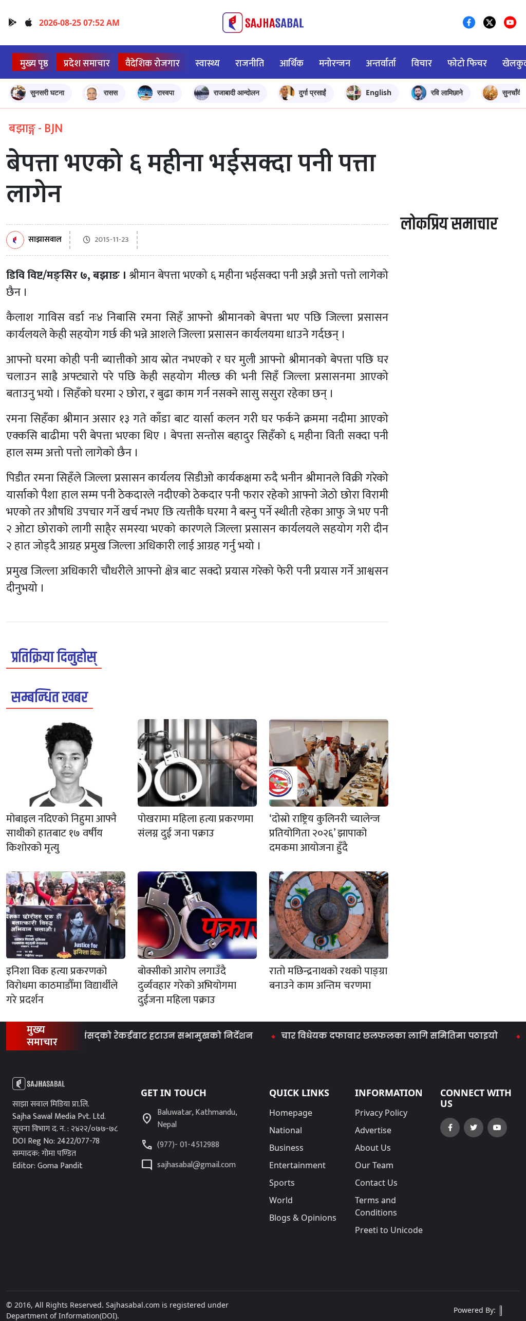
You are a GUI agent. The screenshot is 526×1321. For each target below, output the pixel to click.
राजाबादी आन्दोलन (236, 92)
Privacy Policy (381, 1112)
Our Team (374, 1165)
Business (286, 1147)
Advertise (373, 1130)
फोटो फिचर (467, 63)
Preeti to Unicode (389, 1230)
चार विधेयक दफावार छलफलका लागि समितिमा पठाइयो (367, 1036)
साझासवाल (45, 240)
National (285, 1130)
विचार (421, 63)
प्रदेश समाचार (87, 63)
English (378, 92)
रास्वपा (165, 92)
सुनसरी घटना (47, 92)
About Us (373, 1147)
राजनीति (249, 63)
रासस (111, 92)
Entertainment (297, 1165)
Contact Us (376, 1182)
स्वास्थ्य (207, 63)
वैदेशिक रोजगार (152, 63)
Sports (282, 1182)
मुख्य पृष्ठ (34, 63)
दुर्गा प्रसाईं (312, 92)
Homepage (290, 1112)
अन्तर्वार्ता (381, 63)
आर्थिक (291, 63)
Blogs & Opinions (302, 1217)
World (281, 1200)
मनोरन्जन (334, 63)
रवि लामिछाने (447, 92)
